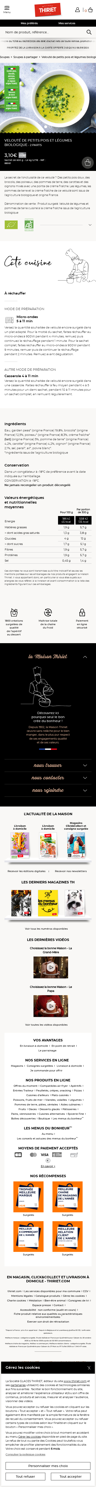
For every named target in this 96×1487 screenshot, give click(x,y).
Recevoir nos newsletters (71, 871)
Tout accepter (71, 1477)
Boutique (44, 1118)
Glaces (33, 1109)
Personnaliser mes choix (48, 1466)
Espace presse (41, 1305)
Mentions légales (22, 1295)
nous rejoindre (48, 790)
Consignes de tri (78, 1300)
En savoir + (48, 1166)
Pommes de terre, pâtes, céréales (36, 1104)
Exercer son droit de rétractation (48, 1321)
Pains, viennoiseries (23, 1113)
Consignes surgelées (40, 1065)
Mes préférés (29, 23)
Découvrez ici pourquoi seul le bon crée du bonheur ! (48, 717)
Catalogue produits (47, 1295)
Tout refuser (25, 1477)
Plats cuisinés (60, 1095)
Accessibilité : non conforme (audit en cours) (48, 1309)
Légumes (76, 1099)
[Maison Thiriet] (48, 10)
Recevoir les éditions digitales (27, 871)
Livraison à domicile (69, 1065)
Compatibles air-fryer (54, 1085)
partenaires (18, 1385)
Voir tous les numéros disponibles (46, 929)
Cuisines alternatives (52, 1113)
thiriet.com (15, 1291)
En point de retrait (63, 1045)
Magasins (17, 1065)
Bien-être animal (55, 1300)
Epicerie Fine (76, 1113)
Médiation (35, 1300)
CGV (85, 1291)
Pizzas (78, 1090)
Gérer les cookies (29, 1436)
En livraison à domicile (34, 1045)
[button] (77, 9)
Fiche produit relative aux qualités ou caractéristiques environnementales (48, 1315)
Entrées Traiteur (23, 1090)
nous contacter (48, 778)
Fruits (22, 1109)
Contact (59, 1305)
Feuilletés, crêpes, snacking (53, 1090)
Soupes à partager (25, 57)
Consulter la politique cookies (25, 1454)
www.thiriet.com (75, 1381)
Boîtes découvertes (23, 1118)
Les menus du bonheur (68, 1118)
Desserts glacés (50, 1109)
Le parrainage (47, 1050)
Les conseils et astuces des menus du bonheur (47, 1138)
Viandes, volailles (56, 1099)
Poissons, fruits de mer (28, 1099)
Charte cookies (16, 1300)
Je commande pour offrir (46, 1070)
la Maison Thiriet (48, 657)
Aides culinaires (71, 1104)
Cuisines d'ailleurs (37, 1095)
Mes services (66, 23)
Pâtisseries (70, 1109)
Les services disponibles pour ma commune (52, 1291)
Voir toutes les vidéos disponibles (46, 1025)
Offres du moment (26, 1085)
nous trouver (48, 765)
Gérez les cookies (74, 1295)
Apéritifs (76, 1085)
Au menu (47, 1133)
